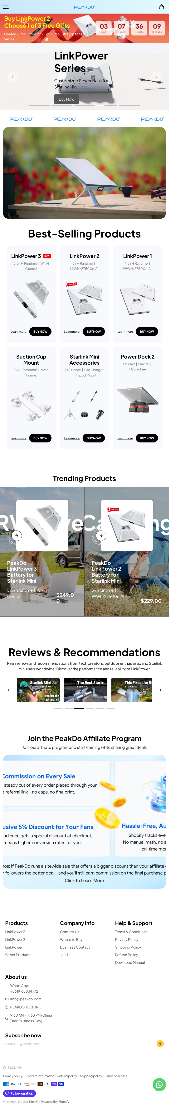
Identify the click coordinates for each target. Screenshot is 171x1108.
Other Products (18, 955)
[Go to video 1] (58, 708)
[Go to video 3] (79, 708)
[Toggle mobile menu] (37, 7)
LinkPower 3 (15, 932)
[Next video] (160, 690)
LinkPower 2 (15, 939)
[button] (161, 7)
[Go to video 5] (100, 708)
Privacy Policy (126, 939)
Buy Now (66, 99)
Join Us (66, 955)
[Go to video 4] (90, 708)
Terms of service (116, 1076)
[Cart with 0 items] (161, 7)
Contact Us (69, 932)
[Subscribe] (160, 1043)
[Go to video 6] (110, 708)
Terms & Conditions (131, 932)
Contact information (40, 1076)
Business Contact (75, 947)
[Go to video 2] (69, 708)
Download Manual (130, 962)
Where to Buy (71, 939)
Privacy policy (13, 1076)
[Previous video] (8, 690)
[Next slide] (156, 76)
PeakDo (34, 1101)
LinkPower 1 (14, 947)
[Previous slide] (12, 76)
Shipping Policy (128, 947)
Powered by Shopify (55, 1101)
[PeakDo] (84, 7)
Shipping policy (91, 1076)
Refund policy (67, 1076)
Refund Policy (126, 955)
